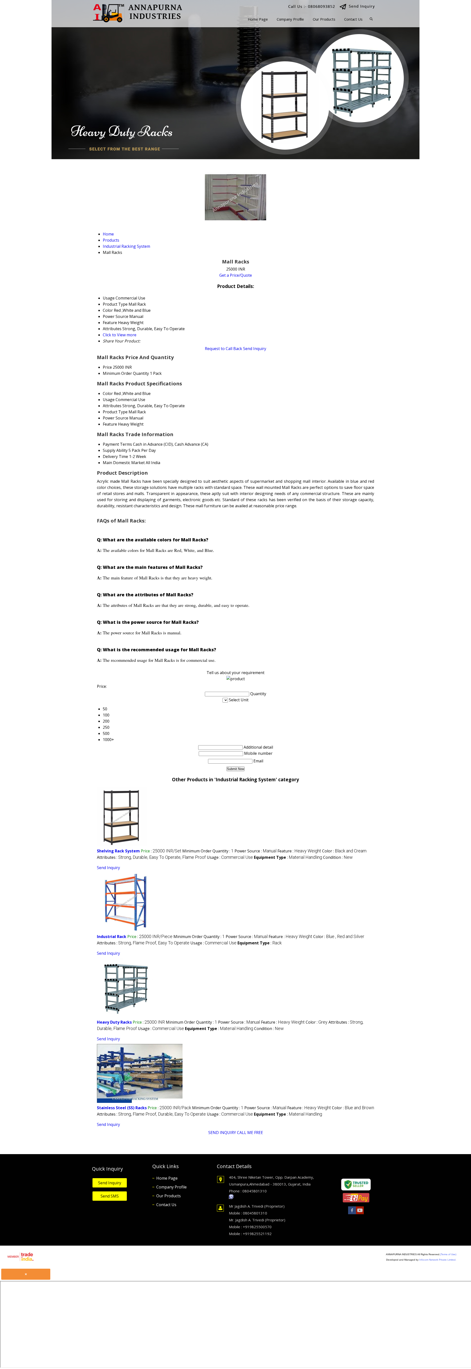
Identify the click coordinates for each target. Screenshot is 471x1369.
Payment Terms (117, 444)
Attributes (112, 405)
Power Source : (255, 851)
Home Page (258, 19)
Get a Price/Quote (235, 275)
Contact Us (353, 19)
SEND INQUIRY (222, 1132)
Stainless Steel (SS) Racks (122, 1107)
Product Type (115, 412)
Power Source (115, 418)
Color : (344, 851)
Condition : (338, 857)
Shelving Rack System (118, 851)
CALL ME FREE (250, 1132)
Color (108, 393)
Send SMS (110, 1196)
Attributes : (151, 857)
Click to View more (119, 335)
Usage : (230, 857)
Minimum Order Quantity (126, 373)
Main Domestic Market (124, 462)
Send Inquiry (254, 348)
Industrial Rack (111, 936)
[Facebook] (352, 1213)
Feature (110, 424)
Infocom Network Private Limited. (437, 1259)
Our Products (324, 19)
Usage (109, 399)
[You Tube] (360, 1213)
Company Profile (290, 19)
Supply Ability (115, 450)
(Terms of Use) (448, 1254)
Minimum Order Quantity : (208, 851)
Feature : (299, 851)
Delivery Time (115, 456)
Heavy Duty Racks (114, 1022)
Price (107, 367)
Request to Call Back (223, 348)
